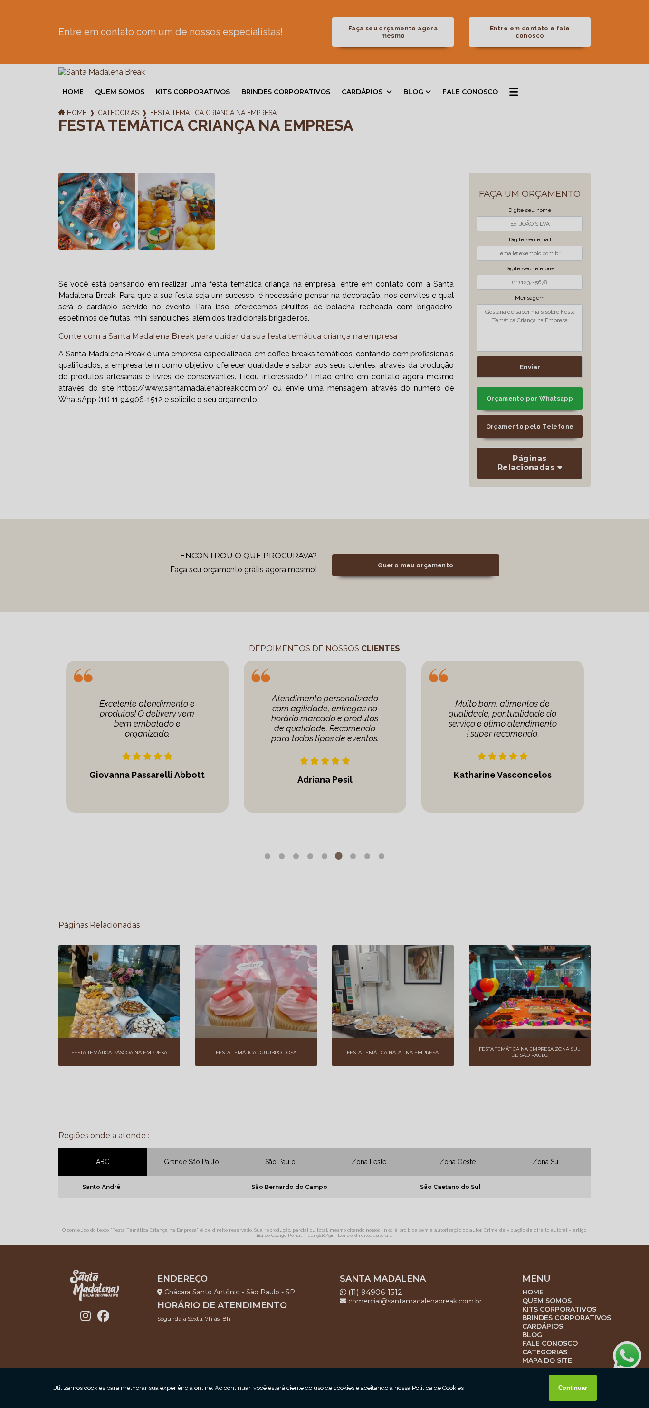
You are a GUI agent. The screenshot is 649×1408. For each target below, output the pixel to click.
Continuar (572, 1387)
